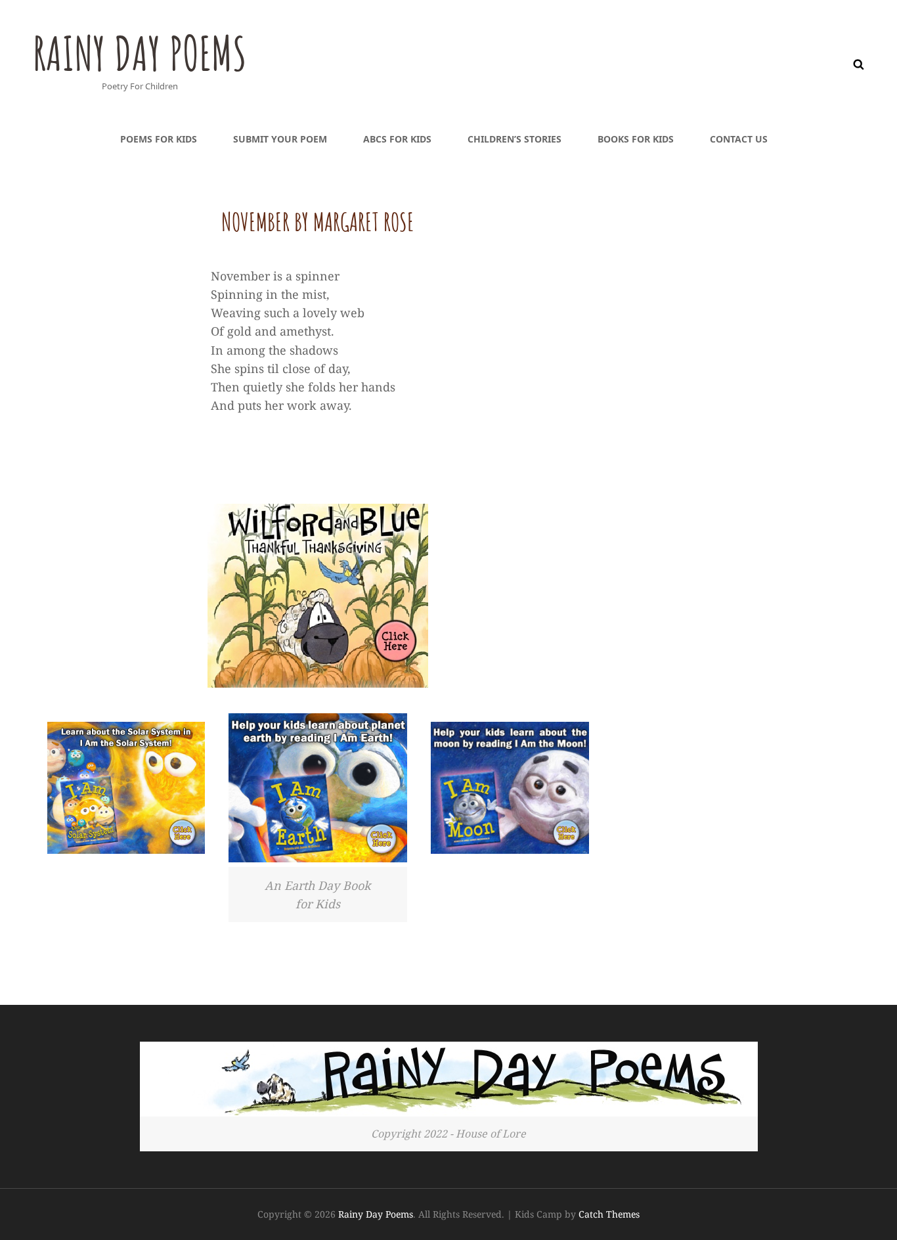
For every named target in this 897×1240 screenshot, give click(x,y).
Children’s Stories (514, 139)
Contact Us (739, 139)
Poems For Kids (158, 139)
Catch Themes (609, 1214)
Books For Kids (636, 139)
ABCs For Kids (397, 139)
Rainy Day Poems (139, 53)
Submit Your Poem (280, 139)
